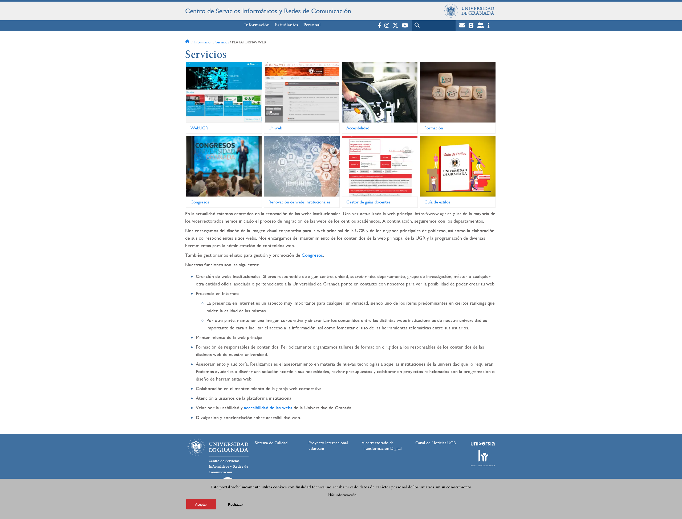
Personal (311, 25)
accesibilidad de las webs (268, 407)
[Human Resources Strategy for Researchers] (483, 458)
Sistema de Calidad (271, 442)
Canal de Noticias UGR (435, 442)
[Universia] (483, 443)
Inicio (187, 42)
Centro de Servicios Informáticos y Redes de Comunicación (268, 10)
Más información (342, 494)
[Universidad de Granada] (469, 11)
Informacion (203, 42)
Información (257, 25)
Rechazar (235, 504)
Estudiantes (286, 25)
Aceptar (201, 504)
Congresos (312, 255)
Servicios (222, 42)
